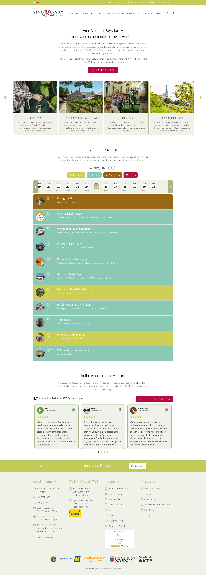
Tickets (75, 13)
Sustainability (115, 499)
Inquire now (137, 466)
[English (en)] (37, 2)
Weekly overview (152, 488)
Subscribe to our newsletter (157, 504)
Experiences (87, 13)
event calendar (136, 160)
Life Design (99, 569)
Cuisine (130, 13)
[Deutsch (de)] (34, 2)
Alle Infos (125, 546)
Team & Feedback (45, 536)
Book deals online (104, 70)
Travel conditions (116, 515)
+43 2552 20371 (138, 2)
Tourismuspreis (116, 520)
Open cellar (149, 499)
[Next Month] (114, 168)
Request (159, 13)
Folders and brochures (119, 488)
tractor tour (142, 46)
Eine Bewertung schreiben (156, 399)
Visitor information (115, 13)
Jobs (111, 509)
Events (147, 493)
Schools (100, 13)
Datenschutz (117, 569)
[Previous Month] (110, 168)
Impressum (108, 569)
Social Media (150, 509)
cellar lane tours (79, 46)
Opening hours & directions (159, 2)
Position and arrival (117, 493)
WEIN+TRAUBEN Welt (93, 50)
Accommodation (144, 13)
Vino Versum (150, 515)
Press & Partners (116, 504)
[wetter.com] (115, 546)
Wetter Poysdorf (119, 532)
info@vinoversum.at (117, 2)
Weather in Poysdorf (118, 526)
